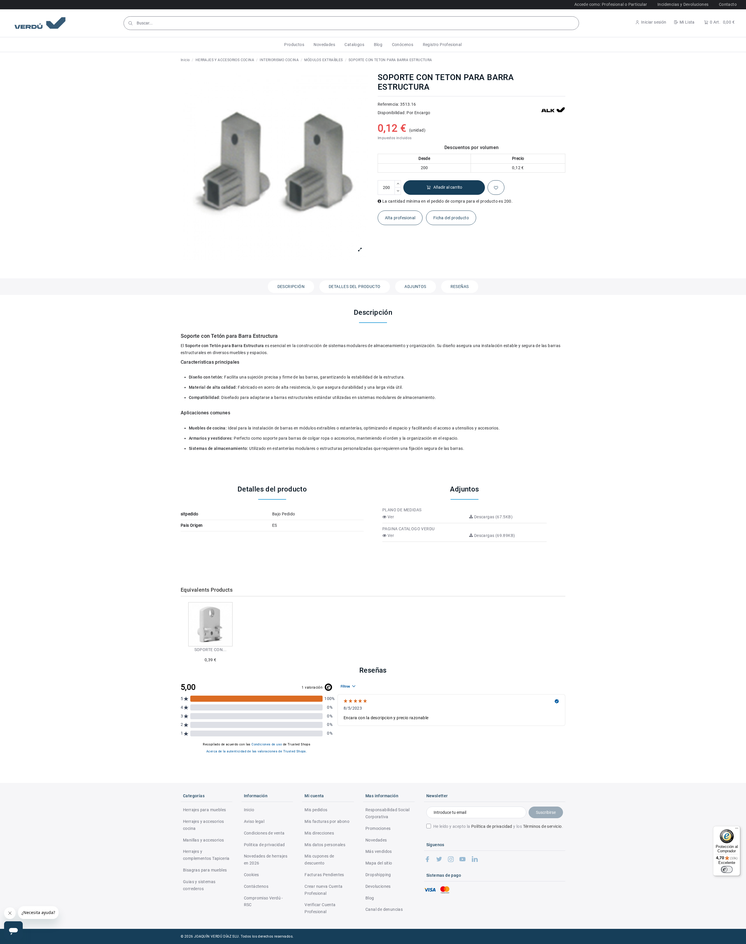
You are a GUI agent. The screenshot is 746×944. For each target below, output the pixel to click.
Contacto (728, 4)
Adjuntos (415, 286)
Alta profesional (400, 217)
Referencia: (388, 104)
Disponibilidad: (392, 112)
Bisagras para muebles (205, 870)
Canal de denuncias (384, 909)
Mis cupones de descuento (319, 859)
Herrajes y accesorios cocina (203, 825)
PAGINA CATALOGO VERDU (408, 528)
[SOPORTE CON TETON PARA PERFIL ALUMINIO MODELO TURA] (210, 624)
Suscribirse (546, 812)
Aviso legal (254, 821)
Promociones (377, 828)
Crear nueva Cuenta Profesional (323, 890)
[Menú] (736, 829)
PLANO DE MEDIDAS (401, 510)
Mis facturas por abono (327, 821)
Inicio (249, 809)
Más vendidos (378, 851)
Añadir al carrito (447, 187)
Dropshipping (378, 874)
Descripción (291, 286)
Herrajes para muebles (204, 809)
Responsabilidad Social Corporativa (387, 813)
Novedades (376, 840)
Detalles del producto (354, 286)
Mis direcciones (319, 833)
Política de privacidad (491, 826)
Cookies (251, 874)
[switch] (727, 869)
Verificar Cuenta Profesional (320, 908)
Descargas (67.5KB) (493, 517)
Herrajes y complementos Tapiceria (206, 855)
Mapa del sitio (378, 863)
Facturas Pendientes (324, 874)
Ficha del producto (451, 217)
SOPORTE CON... (210, 649)
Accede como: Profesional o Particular (610, 4)
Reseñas (460, 286)
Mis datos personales (325, 844)
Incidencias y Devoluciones (682, 4)
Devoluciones (378, 886)
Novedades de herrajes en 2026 (265, 859)
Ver (390, 517)
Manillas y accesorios (203, 840)
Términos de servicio (542, 826)
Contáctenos (256, 886)
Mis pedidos (316, 809)
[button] (294, 44)
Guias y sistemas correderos (199, 885)
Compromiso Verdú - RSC (263, 901)
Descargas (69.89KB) (494, 535)
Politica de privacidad (264, 844)
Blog (369, 898)
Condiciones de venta (264, 833)
